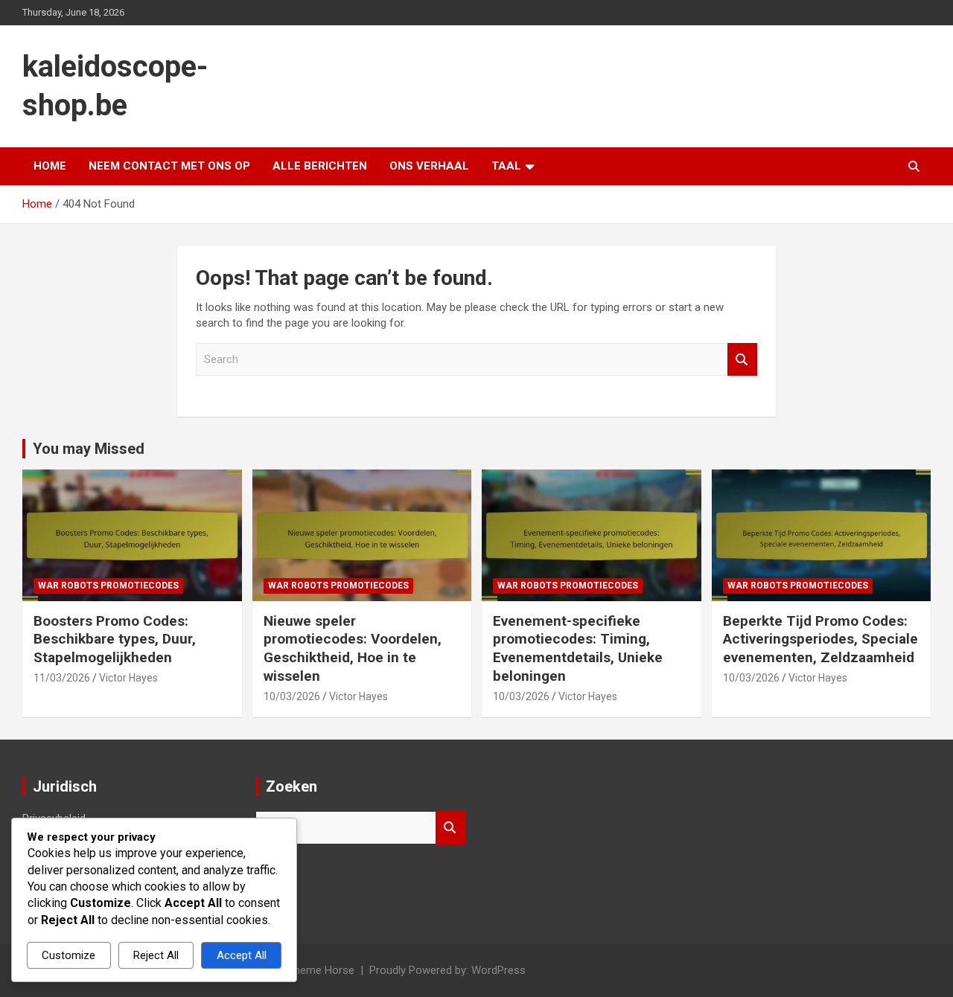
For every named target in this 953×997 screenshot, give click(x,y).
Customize (68, 955)
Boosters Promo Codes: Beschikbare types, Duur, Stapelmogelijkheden (115, 639)
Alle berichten (319, 166)
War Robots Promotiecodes (108, 585)
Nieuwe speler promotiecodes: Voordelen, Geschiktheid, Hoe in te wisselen (353, 648)
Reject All (156, 955)
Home (50, 166)
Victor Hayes (128, 678)
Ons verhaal (429, 166)
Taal (506, 166)
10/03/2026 (292, 696)
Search (742, 359)
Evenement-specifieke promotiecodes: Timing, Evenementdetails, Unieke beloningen (578, 648)
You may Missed (88, 449)
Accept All (242, 955)
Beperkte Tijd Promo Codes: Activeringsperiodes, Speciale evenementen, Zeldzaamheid (820, 639)
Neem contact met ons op (169, 166)
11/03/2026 (62, 678)
